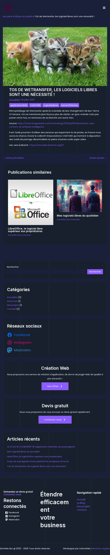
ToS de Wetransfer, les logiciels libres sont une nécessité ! (37, 466)
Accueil (81, 499)
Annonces (12, 301)
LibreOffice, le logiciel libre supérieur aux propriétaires (25, 230)
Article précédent (13, 158)
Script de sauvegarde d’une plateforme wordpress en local (37, 461)
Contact (82, 510)
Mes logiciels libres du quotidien (77, 215)
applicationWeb (18, 105)
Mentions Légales (101, 548)
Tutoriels (11, 309)
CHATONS (35, 105)
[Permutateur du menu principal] (104, 8)
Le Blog (81, 503)
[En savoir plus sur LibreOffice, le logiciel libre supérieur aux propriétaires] (30, 202)
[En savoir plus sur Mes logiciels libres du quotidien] (79, 195)
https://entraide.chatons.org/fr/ (47, 145)
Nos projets (13, 305)
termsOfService (69, 105)
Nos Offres (52, 386)
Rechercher (13, 266)
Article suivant (98, 158)
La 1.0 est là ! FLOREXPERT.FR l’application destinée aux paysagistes (41, 446)
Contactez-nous (53, 419)
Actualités (14, 99)
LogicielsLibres (50, 105)
